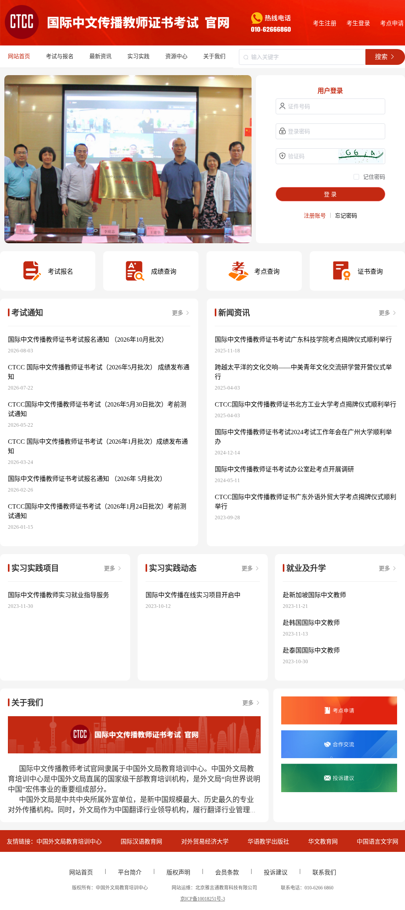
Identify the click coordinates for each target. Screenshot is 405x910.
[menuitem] (59, 56)
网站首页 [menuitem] (19, 56)
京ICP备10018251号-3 (202, 899)
